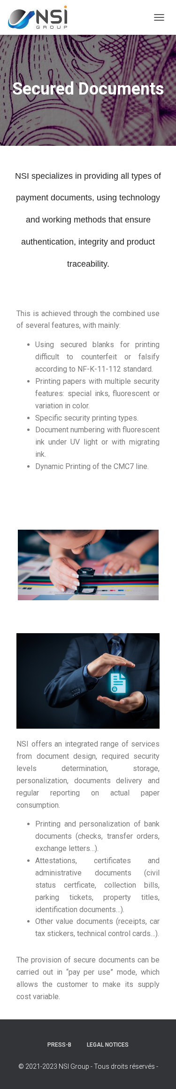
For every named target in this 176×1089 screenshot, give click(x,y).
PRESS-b (59, 1044)
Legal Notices (108, 1044)
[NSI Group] (41, 17)
